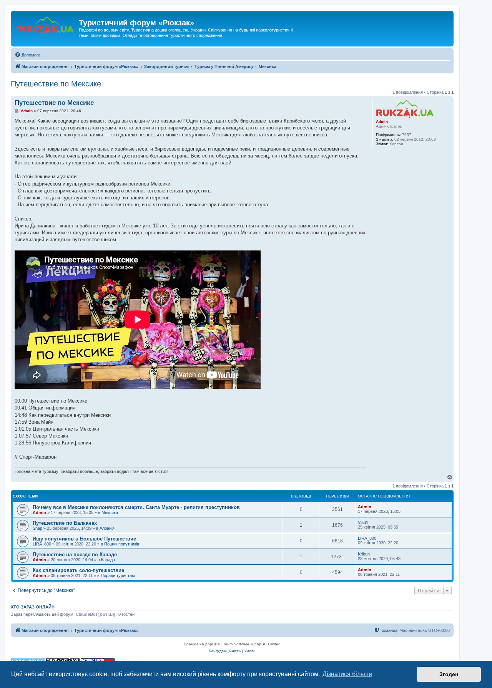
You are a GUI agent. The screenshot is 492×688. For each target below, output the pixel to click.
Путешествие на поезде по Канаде (75, 554)
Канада (108, 559)
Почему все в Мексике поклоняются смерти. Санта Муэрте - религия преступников (136, 507)
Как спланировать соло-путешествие (78, 570)
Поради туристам (118, 575)
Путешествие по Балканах (65, 523)
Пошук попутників (121, 544)
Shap (37, 528)
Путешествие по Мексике (56, 84)
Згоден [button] (448, 674)
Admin (382, 121)
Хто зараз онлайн (33, 607)
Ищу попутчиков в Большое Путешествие (84, 539)
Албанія (107, 528)
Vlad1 (363, 522)
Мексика (109, 512)
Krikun (364, 554)
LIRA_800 (42, 544)
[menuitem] (27, 55)
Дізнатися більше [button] (347, 674)
